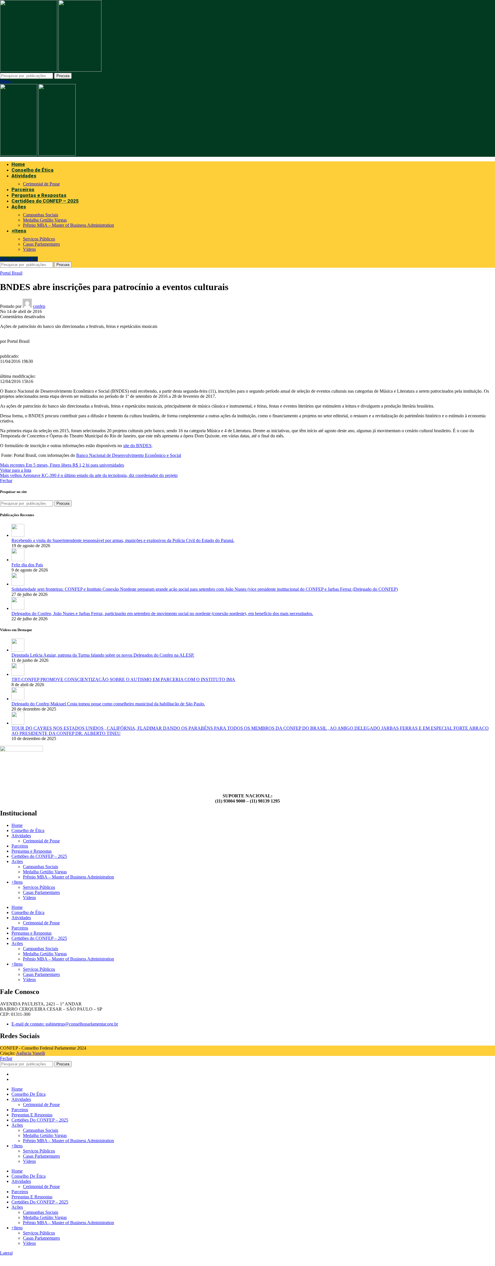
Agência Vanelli (30, 1053)
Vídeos (29, 249)
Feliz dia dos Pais (27, 564)
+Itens (17, 882)
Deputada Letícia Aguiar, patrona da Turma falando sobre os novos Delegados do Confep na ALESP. (102, 655)
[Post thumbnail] (17, 535)
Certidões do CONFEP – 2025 (39, 856)
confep (39, 306)
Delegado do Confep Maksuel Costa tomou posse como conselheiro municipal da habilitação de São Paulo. (108, 703)
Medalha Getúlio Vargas (45, 220)
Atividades (21, 835)
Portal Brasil (11, 273)
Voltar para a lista (15, 470)
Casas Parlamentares (41, 244)
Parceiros (19, 846)
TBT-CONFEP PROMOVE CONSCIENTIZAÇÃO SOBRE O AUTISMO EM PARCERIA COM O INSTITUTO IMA (123, 679)
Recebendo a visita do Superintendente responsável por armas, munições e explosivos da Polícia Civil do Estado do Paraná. (122, 540)
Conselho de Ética (27, 830)
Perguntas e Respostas (31, 851)
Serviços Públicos (39, 238)
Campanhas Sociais (40, 214)
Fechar (6, 480)
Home (17, 825)
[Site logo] (29, 70)
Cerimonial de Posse (41, 183)
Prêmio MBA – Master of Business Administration (68, 225)
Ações (17, 861)
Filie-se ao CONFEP (19, 259)
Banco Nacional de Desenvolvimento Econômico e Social (128, 455)
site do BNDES (137, 445)
